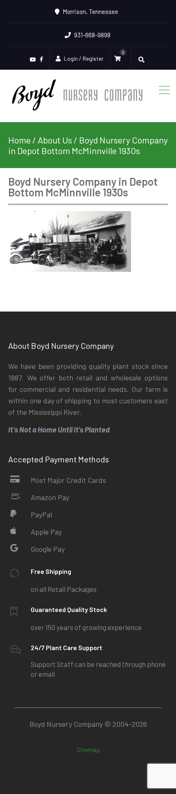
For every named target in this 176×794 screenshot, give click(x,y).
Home (19, 139)
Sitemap (88, 749)
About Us (55, 139)
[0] (119, 58)
